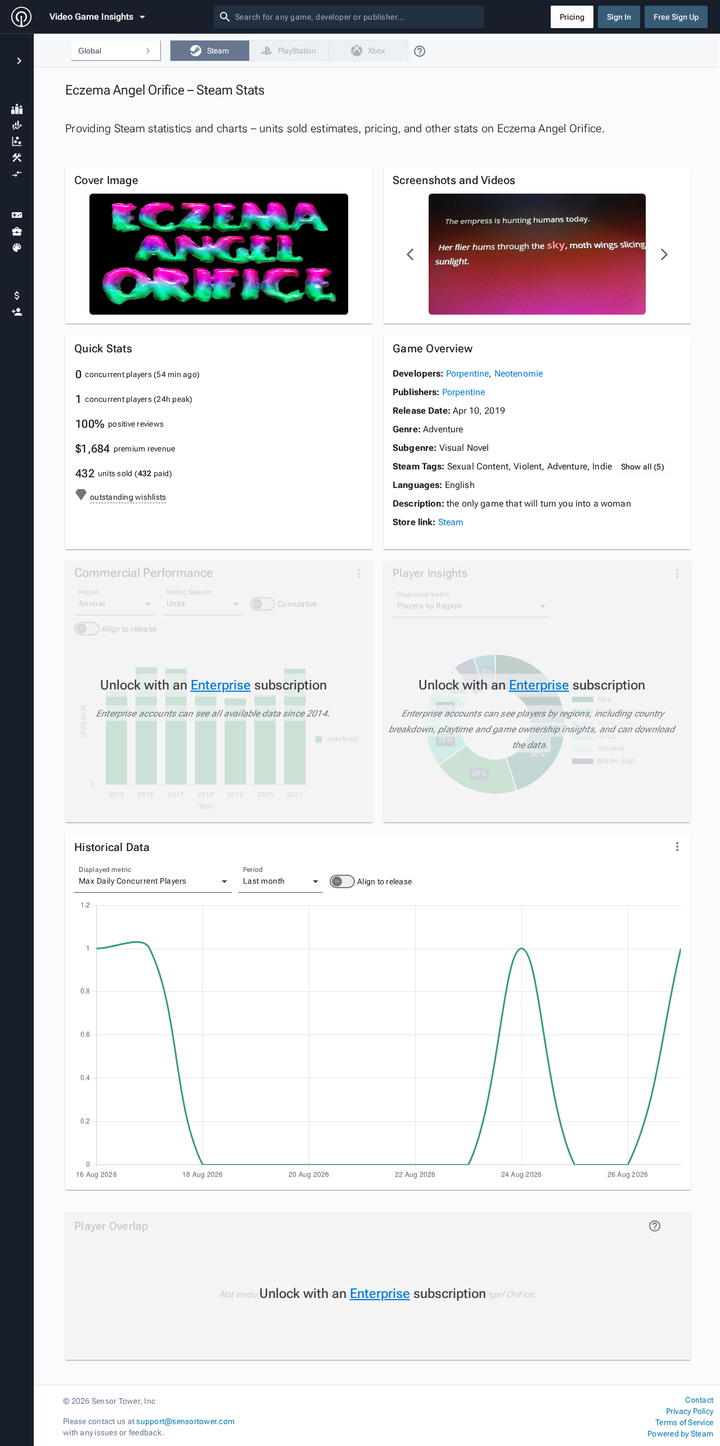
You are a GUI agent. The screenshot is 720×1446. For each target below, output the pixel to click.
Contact (699, 1399)
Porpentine (467, 373)
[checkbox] (209, 50)
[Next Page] (663, 254)
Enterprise (221, 685)
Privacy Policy (689, 1411)
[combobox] (357, 16)
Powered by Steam (680, 1433)
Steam (451, 522)
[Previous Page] (410, 254)
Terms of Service (684, 1422)
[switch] (342, 881)
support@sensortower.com (185, 1421)
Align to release (384, 881)
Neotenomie (518, 373)
